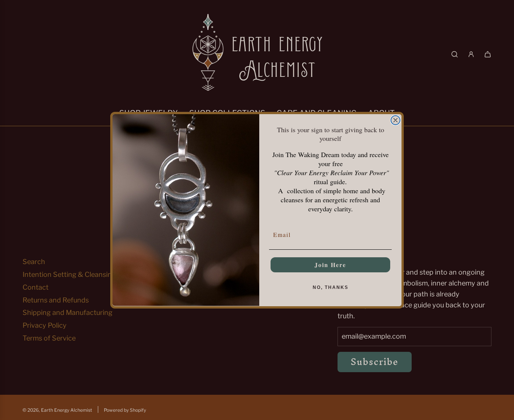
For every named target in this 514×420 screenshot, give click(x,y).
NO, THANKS (330, 287)
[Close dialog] (395, 120)
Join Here (330, 264)
